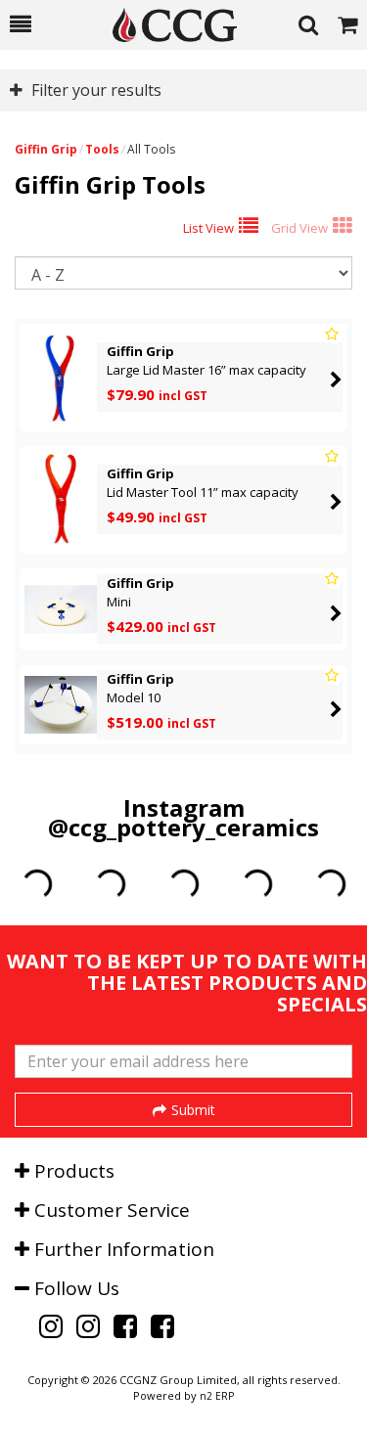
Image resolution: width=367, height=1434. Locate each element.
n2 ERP (217, 1396)
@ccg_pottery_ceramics (183, 827)
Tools (102, 149)
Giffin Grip (46, 149)
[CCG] (165, 25)
